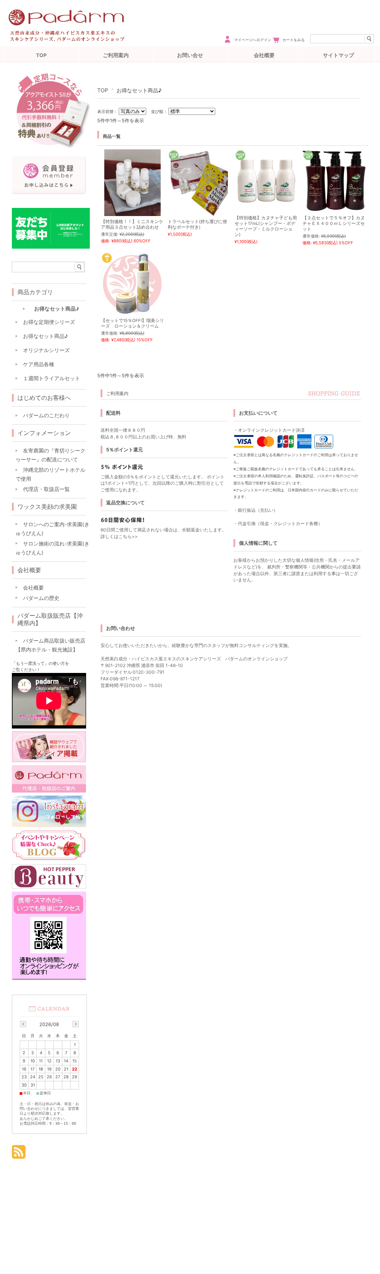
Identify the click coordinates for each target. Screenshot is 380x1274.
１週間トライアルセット (51, 378)
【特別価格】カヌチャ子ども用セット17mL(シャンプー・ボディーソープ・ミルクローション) (266, 226)
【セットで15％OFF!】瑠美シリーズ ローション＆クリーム (132, 323)
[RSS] (19, 1153)
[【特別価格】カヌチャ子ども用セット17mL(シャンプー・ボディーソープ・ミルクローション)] (266, 200)
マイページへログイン (252, 39)
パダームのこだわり (46, 415)
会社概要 (264, 55)
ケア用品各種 (38, 364)
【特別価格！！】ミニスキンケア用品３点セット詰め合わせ (132, 224)
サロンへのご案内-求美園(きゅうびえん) (52, 528)
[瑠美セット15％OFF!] (132, 311)
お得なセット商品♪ (56, 309)
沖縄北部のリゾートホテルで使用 (50, 474)
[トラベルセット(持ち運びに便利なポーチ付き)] (199, 212)
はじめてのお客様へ (44, 397)
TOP (41, 55)
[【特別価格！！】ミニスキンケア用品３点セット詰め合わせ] (132, 212)
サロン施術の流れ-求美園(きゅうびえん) (52, 548)
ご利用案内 (116, 55)
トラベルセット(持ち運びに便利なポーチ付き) (197, 224)
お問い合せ (190, 55)
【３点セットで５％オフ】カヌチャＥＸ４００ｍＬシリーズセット (333, 223)
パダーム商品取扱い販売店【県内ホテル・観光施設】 (50, 645)
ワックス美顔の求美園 (47, 506)
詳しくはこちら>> (119, 536)
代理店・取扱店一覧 (46, 489)
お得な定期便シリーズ (49, 322)
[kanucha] (334, 207)
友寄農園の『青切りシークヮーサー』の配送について (50, 455)
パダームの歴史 (41, 598)
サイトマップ (338, 55)
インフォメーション (44, 433)
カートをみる (293, 39)
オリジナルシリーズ (46, 350)
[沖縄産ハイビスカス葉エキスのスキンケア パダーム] (66, 43)
